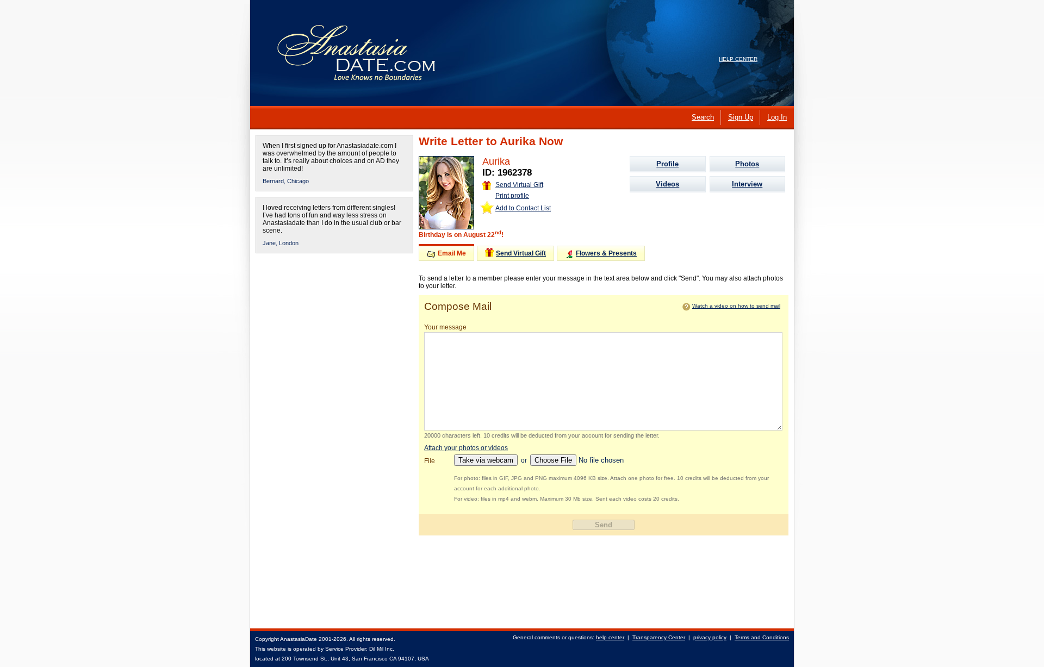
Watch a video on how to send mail (736, 306)
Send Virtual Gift (519, 185)
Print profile (512, 196)
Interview (747, 184)
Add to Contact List (523, 208)
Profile (667, 164)
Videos (667, 184)
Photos (747, 164)
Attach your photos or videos (466, 448)
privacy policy (709, 637)
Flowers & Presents (606, 253)
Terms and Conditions (762, 637)
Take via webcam (485, 460)
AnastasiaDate (298, 639)
